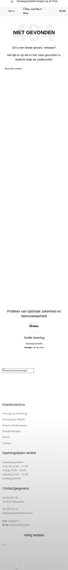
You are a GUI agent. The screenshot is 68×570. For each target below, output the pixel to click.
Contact (6, 443)
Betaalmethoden (11, 431)
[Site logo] (34, 11)
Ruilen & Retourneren (14, 425)
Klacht (5, 437)
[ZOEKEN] (62, 68)
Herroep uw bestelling (14, 413)
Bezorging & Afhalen (13, 419)
